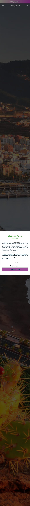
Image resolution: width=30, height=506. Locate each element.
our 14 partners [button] (16, 242)
